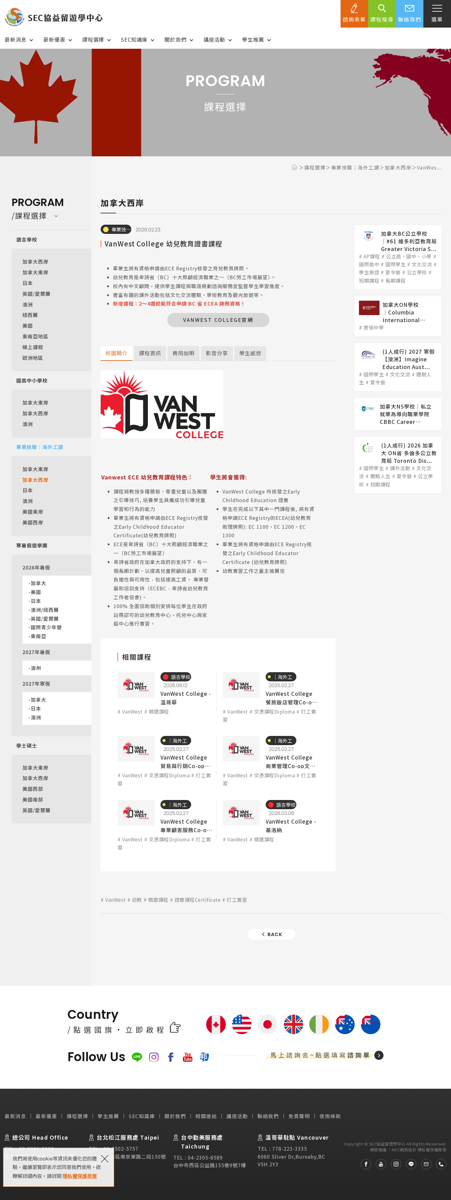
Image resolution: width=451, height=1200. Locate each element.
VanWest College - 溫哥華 (165, 698)
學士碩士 (26, 745)
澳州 (36, 668)
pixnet (204, 1057)
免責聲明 (299, 1116)
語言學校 (26, 239)
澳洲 (27, 304)
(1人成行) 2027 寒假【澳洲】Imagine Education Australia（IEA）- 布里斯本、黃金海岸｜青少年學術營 (398, 367)
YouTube (187, 1057)
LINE (137, 1057)
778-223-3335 (289, 1148)
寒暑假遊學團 (32, 545)
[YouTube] (378, 1164)
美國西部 (32, 788)
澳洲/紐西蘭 (45, 609)
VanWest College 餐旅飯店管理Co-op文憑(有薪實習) (270, 698)
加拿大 (38, 583)
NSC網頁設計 (404, 1149)
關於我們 (175, 39)
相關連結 (206, 1116)
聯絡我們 (409, 19)
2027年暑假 (36, 652)
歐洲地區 (32, 357)
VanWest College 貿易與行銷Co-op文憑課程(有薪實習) (165, 761)
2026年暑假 (36, 567)
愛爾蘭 (319, 1024)
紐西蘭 (30, 314)
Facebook (170, 1057)
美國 (27, 325)
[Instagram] (393, 1164)
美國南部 (32, 799)
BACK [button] (275, 934)
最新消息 (15, 39)
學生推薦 (253, 39)
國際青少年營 (46, 627)
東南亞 (38, 636)
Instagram (153, 1057)
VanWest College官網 (218, 319)
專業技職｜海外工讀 (39, 447)
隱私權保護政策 (80, 1175)
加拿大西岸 (35, 261)
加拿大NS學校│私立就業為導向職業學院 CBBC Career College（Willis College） (398, 413)
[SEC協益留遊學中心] (54, 17)
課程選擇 (93, 39)
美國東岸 (32, 511)
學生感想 (250, 353)
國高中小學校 (32, 380)
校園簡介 (117, 353)
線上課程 (32, 347)
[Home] (295, 167)
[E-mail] (423, 1164)
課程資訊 (150, 353)
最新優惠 (54, 39)
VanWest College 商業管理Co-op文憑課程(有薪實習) (270, 761)
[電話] (438, 1164)
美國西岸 (32, 522)
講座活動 (214, 39)
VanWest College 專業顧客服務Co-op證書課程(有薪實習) (165, 825)
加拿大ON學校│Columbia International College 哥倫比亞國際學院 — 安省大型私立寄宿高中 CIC (398, 316)
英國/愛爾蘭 (36, 293)
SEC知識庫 (134, 39)
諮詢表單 (354, 19)
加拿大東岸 (35, 272)
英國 (293, 1024)
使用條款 (330, 1116)
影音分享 (217, 353)
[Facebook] (363, 1164)
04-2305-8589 (205, 1157)
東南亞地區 (35, 336)
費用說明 (183, 353)
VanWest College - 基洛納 (270, 825)
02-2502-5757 (120, 1148)
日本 (27, 283)
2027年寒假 (36, 683)
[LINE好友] (408, 1164)
